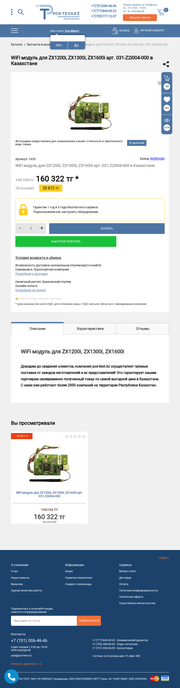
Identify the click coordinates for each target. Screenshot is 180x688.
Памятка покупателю (78, 577)
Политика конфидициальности (138, 590)
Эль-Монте (72, 30)
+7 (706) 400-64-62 (103, 644)
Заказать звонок (140, 17)
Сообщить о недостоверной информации (40, 298)
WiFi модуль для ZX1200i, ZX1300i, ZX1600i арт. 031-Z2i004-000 (49, 494)
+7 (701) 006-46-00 (103, 648)
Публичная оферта (131, 596)
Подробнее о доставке (31, 274)
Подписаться (89, 620)
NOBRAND (157, 158)
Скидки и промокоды (78, 584)
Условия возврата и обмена (38, 258)
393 (167, 108)
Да (76, 45)
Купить (107, 228)
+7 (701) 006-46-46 (29, 640)
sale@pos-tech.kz (21, 655)
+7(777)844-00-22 (103, 11)
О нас (14, 571)
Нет (59, 45)
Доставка (125, 577)
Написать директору (24, 663)
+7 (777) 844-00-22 (103, 640)
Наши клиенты (20, 577)
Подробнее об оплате (30, 290)
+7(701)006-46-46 (103, 6)
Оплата (123, 584)
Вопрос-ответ (127, 571)
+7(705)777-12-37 (103, 16)
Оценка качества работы (26, 590)
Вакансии (17, 584)
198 (167, 86)
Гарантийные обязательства (137, 603)
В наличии (136, 143)
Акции (69, 571)
